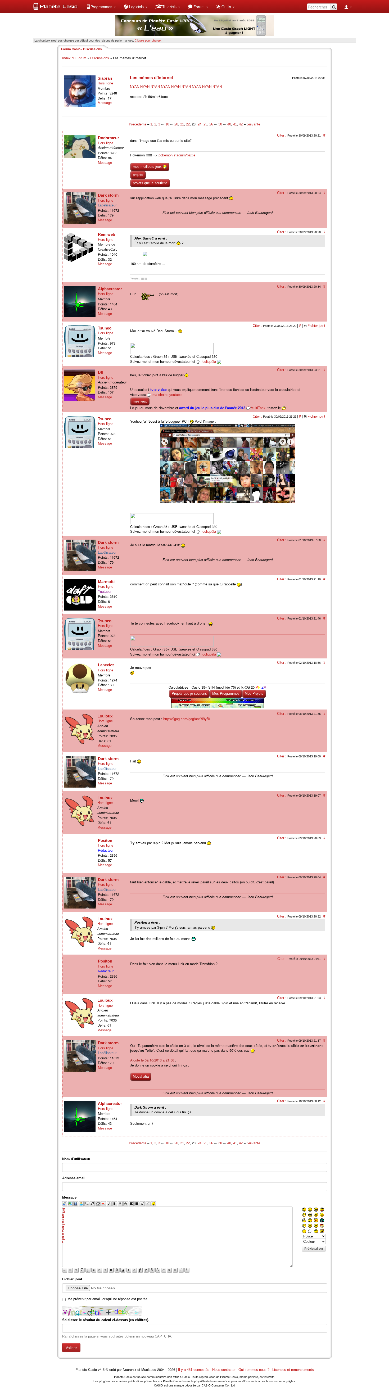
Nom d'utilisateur (76, 1159)
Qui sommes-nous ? (253, 1370)
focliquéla (208, 362)
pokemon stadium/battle (177, 155)
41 (235, 124)
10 (167, 124)
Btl (100, 372)
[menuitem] (101, 6)
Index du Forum (74, 58)
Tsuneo (104, 328)
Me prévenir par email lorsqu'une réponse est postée (107, 1299)
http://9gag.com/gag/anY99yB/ (186, 719)
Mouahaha (141, 1076)
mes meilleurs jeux (148, 167)
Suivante (253, 124)
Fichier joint (316, 326)
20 (176, 124)
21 (182, 124)
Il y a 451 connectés (194, 1370)
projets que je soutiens (150, 183)
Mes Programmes (225, 693)
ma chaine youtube (167, 395)
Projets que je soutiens (189, 693)
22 (188, 124)
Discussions (99, 58)
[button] (101, 6)
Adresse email (73, 1178)
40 (229, 124)
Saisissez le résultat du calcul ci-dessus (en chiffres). (105, 1320)
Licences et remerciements (293, 1370)
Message (105, 103)
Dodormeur (108, 137)
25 (205, 124)
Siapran (105, 78)
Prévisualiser (313, 1248)
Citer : (282, 135)
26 (211, 124)
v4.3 (101, 1370)
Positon (105, 840)
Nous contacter (224, 1370)
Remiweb (106, 234)
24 (199, 124)
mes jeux (140, 401)
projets (138, 175)
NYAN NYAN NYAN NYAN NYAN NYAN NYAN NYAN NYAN (176, 87)
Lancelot (106, 665)
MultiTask (258, 408)
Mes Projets (254, 693)
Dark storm (108, 195)
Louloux (104, 716)
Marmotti (106, 581)
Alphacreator (110, 289)
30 (220, 124)
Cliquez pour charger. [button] (148, 40)
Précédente (138, 124)
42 (241, 124)
